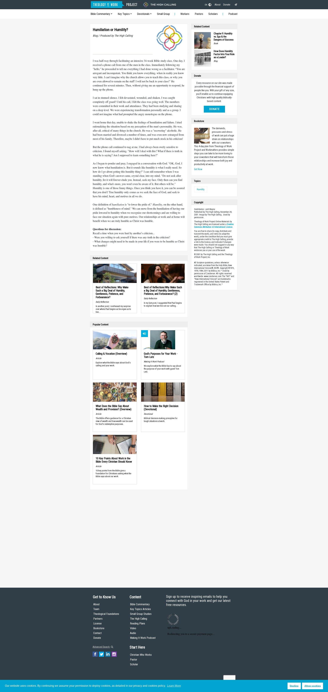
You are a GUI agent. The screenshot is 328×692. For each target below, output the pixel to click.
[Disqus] (139, 535)
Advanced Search (101, 646)
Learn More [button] (174, 685)
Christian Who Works (141, 654)
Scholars (213, 14)
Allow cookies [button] (312, 685)
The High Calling (138, 618)
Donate (226, 4)
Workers (184, 14)
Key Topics (124, 14)
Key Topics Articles (140, 609)
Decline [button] (294, 685)
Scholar (134, 664)
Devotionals (143, 14)
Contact (97, 633)
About (218, 4)
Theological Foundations (106, 614)
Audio (133, 633)
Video (133, 628)
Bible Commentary (100, 14)
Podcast (232, 14)
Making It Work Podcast (143, 637)
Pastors (199, 14)
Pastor (133, 659)
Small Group (163, 14)
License (97, 623)
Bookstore (98, 628)
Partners (97, 618)
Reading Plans (137, 623)
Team (96, 609)
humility (200, 189)
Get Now (198, 169)
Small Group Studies (141, 614)
